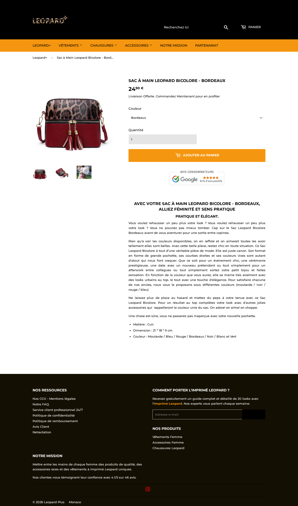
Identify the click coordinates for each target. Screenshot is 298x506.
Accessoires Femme (168, 442)
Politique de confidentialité (54, 415)
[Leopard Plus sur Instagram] (148, 490)
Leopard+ (42, 45)
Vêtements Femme (167, 437)
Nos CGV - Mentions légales (54, 398)
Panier (254, 27)
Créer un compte (253, 16)
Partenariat (206, 45)
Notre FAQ (41, 404)
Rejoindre (253, 414)
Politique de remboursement (55, 421)
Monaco (75, 502)
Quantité (136, 130)
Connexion (227, 16)
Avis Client (41, 426)
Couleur (135, 108)
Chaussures (102, 45)
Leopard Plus (54, 502)
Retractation (42, 432)
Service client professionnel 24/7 (58, 410)
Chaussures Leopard (168, 448)
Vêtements (69, 45)
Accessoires (137, 45)
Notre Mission (173, 45)
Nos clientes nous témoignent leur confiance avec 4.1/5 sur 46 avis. (84, 477)
